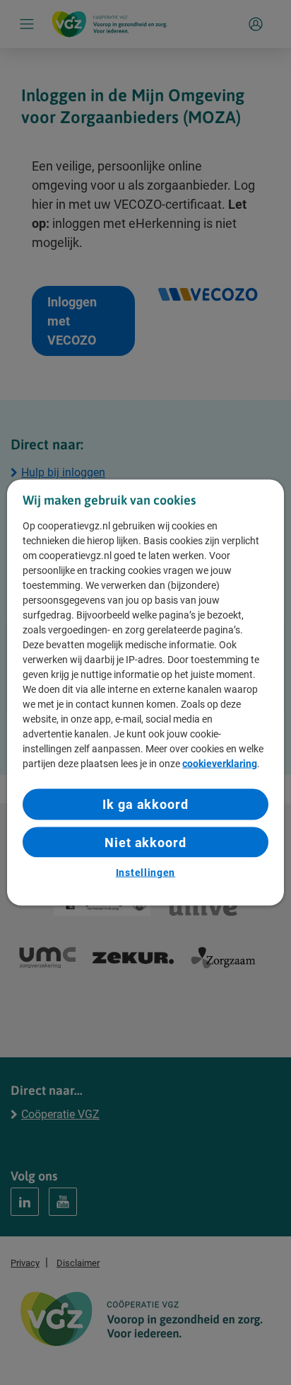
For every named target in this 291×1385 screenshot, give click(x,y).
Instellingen (145, 872)
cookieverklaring (219, 763)
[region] (145, 692)
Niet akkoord (145, 841)
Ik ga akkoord (145, 804)
